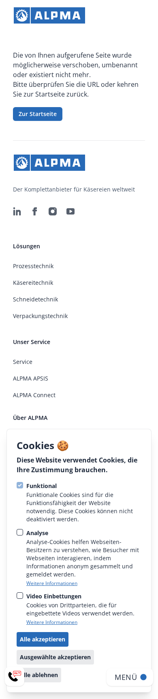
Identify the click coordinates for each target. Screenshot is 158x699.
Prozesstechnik (33, 266)
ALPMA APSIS (30, 378)
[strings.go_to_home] (49, 15)
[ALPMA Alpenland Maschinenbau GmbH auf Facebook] (35, 211)
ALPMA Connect (34, 395)
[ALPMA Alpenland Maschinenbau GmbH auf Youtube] (70, 211)
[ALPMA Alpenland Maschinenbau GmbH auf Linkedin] (17, 211)
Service (22, 362)
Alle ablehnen (39, 675)
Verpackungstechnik (40, 316)
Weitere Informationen (51, 583)
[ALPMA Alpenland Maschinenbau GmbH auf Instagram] (53, 211)
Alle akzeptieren (42, 639)
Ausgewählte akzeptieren (55, 657)
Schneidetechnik (35, 299)
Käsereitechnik (33, 282)
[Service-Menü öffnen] (14, 676)
